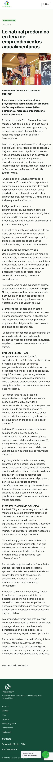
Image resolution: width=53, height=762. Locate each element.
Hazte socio (7, 732)
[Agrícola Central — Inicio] (7, 4)
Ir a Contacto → (9, 749)
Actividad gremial (9, 723)
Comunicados (7, 728)
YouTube (5, 707)
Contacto (5, 711)
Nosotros (6, 719)
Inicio (4, 715)
